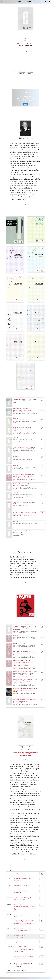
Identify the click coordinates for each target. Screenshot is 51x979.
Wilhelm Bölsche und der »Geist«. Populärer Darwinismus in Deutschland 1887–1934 (24, 448)
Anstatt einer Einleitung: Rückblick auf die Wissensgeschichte (24, 532)
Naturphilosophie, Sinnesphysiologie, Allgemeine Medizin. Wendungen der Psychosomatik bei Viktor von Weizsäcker (23, 410)
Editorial (15, 418)
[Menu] (1, 2)
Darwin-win (16, 456)
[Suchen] (3, 2)
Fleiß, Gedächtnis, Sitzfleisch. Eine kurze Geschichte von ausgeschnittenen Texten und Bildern (25, 653)
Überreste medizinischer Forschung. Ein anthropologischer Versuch (24, 957)
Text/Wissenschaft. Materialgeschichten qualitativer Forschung (24, 899)
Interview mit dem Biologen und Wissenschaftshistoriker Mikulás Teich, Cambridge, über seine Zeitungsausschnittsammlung (23, 663)
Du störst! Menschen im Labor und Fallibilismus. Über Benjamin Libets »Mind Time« (23, 429)
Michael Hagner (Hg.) (18, 752)
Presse (22, 977)
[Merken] (24, 51)
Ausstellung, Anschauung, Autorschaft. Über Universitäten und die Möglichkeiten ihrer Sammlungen (24, 628)
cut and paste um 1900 (19, 644)
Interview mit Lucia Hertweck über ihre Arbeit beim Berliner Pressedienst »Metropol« (25, 672)
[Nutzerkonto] (45, 2)
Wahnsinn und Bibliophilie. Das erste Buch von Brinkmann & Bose (25, 513)
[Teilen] (27, 51)
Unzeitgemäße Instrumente (21, 885)
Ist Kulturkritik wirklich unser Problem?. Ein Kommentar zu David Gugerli (24, 485)
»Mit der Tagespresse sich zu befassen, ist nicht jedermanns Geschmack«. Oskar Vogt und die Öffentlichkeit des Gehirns (24, 476)
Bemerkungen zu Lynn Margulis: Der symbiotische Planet (23, 964)
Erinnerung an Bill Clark (19, 936)
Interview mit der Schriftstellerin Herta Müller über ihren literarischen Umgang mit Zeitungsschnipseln (25, 681)
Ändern (25, 104)
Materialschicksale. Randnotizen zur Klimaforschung (23, 879)
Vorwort (15, 636)
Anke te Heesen (30, 43)
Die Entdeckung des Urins (20, 915)
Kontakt (29, 977)
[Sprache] (47, 2)
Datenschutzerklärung (36, 977)
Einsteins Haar (17, 941)
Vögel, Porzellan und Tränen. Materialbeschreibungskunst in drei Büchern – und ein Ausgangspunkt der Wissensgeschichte (25, 700)
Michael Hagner (21, 43)
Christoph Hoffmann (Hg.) (31, 752)
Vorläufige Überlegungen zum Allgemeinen (24, 399)
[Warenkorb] (49, 2)
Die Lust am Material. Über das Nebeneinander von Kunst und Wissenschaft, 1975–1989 (25, 689)
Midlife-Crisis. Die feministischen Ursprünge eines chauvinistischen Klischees (25, 929)
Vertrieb (25, 977)
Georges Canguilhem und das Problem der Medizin (24, 503)
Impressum (43, 977)
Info (19, 977)
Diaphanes (25, 2)
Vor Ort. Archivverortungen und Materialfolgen (22, 892)
